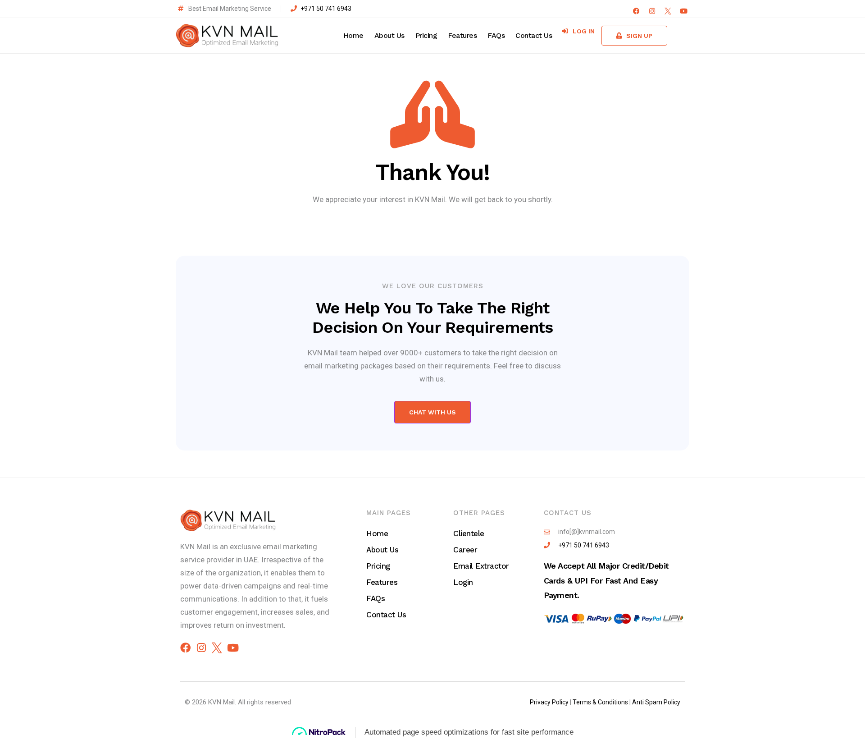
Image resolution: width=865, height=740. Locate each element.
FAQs (496, 35)
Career (465, 549)
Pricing (426, 35)
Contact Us (533, 35)
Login (463, 582)
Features (462, 35)
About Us (389, 35)
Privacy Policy (549, 702)
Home (353, 35)
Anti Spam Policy (656, 702)
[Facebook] (636, 11)
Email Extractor (481, 565)
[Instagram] (652, 11)
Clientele (468, 533)
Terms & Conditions (600, 702)
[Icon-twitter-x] (668, 11)
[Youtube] (683, 11)
